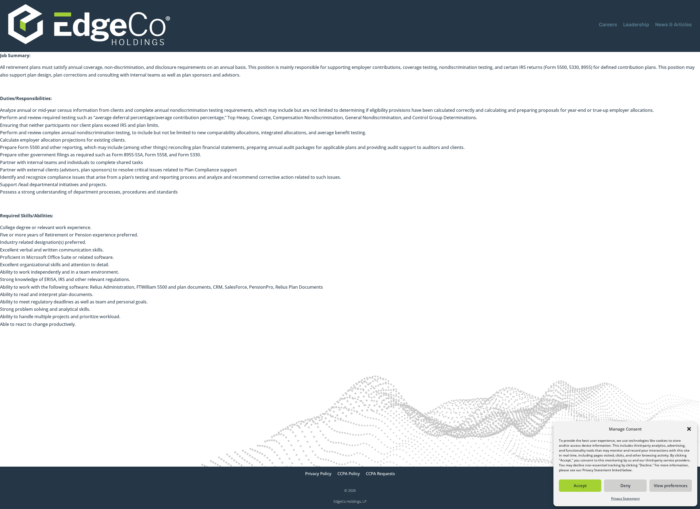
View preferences (670, 485)
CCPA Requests (380, 474)
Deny (625, 485)
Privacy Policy (318, 474)
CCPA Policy (348, 474)
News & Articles (673, 24)
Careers (608, 24)
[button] (689, 429)
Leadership (636, 24)
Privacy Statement (625, 498)
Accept (580, 485)
